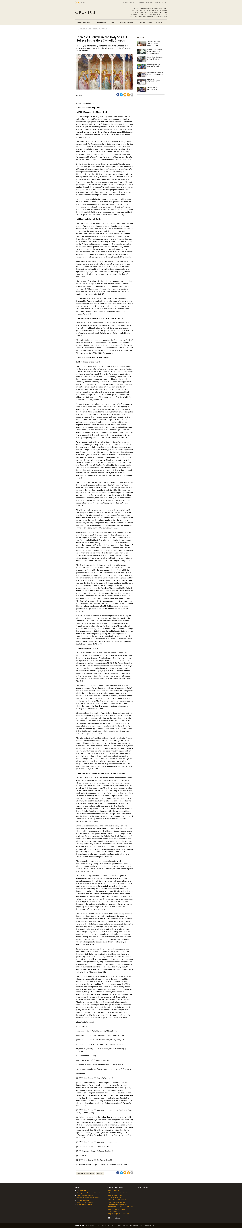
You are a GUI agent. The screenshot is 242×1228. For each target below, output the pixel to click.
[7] (94, 728)
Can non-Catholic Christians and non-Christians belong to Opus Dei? (120, 1206)
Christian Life (145, 22)
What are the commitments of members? (117, 1210)
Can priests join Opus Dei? (117, 1202)
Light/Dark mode (130, 2)
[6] (106, 633)
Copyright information (123, 1225)
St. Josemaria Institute (84, 1205)
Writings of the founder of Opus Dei (89, 1193)
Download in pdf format (85, 103)
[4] (119, 487)
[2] (103, 294)
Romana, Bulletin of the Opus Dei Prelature (85, 1201)
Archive (152, 1225)
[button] (128, 95)
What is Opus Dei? (114, 1190)
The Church (100, 1173)
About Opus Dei (84, 22)
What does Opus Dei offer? (117, 1193)
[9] (77, 851)
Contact (157, 2)
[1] (88, 289)
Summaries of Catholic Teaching (85, 1173)
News (113, 22)
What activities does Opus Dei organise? (115, 1196)
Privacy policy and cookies (104, 1225)
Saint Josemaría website (85, 1195)
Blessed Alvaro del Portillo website (88, 1198)
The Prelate (101, 22)
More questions (114, 1218)
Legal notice (89, 1225)
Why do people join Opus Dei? (118, 1214)
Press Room (149, 2)
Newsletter (141, 2)
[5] (105, 606)
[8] (114, 813)
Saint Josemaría (127, 22)
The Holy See (81, 1190)
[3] (120, 422)
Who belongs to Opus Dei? (117, 1200)
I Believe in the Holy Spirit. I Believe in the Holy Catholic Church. (103, 1164)
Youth (159, 22)
